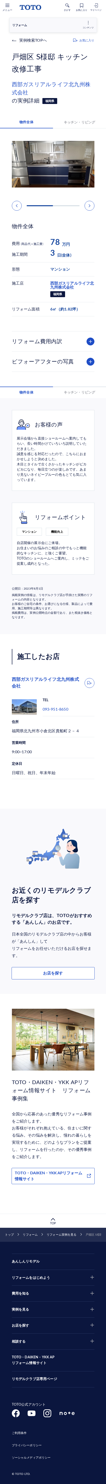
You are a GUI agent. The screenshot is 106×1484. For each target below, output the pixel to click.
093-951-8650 (55, 709)
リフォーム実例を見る (61, 1234)
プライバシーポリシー (27, 1445)
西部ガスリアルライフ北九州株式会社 (51, 88)
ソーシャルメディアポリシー (31, 1457)
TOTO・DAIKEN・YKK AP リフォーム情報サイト (33, 1360)
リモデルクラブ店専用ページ (34, 1379)
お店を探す (53, 973)
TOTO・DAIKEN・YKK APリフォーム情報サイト (48, 1176)
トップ (9, 1234)
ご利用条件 (19, 1433)
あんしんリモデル (26, 1261)
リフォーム (30, 1234)
